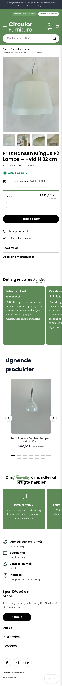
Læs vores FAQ (17, 546)
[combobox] (31, 38)
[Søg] (54, 38)
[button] (31, 196)
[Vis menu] (5, 26)
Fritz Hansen (15, 165)
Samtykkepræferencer (13, 673)
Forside (6, 49)
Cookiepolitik (9, 677)
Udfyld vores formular (20, 557)
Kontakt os (15, 568)
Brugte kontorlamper (21, 49)
